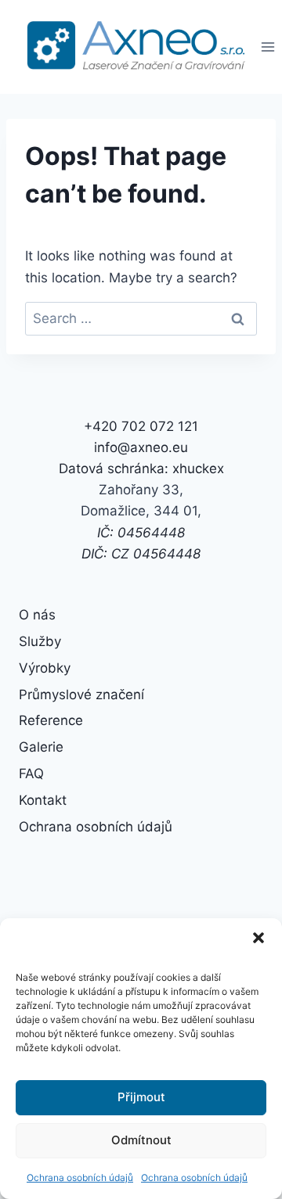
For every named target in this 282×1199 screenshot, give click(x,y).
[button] (258, 938)
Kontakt (43, 800)
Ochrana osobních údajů (80, 1177)
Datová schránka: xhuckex (141, 468)
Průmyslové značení (81, 694)
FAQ (31, 773)
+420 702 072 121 (141, 426)
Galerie (41, 747)
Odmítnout (141, 1140)
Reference (51, 720)
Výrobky (44, 668)
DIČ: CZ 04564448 (141, 554)
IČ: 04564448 (141, 532)
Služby (40, 641)
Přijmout (141, 1097)
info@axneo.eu (141, 447)
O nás (37, 615)
